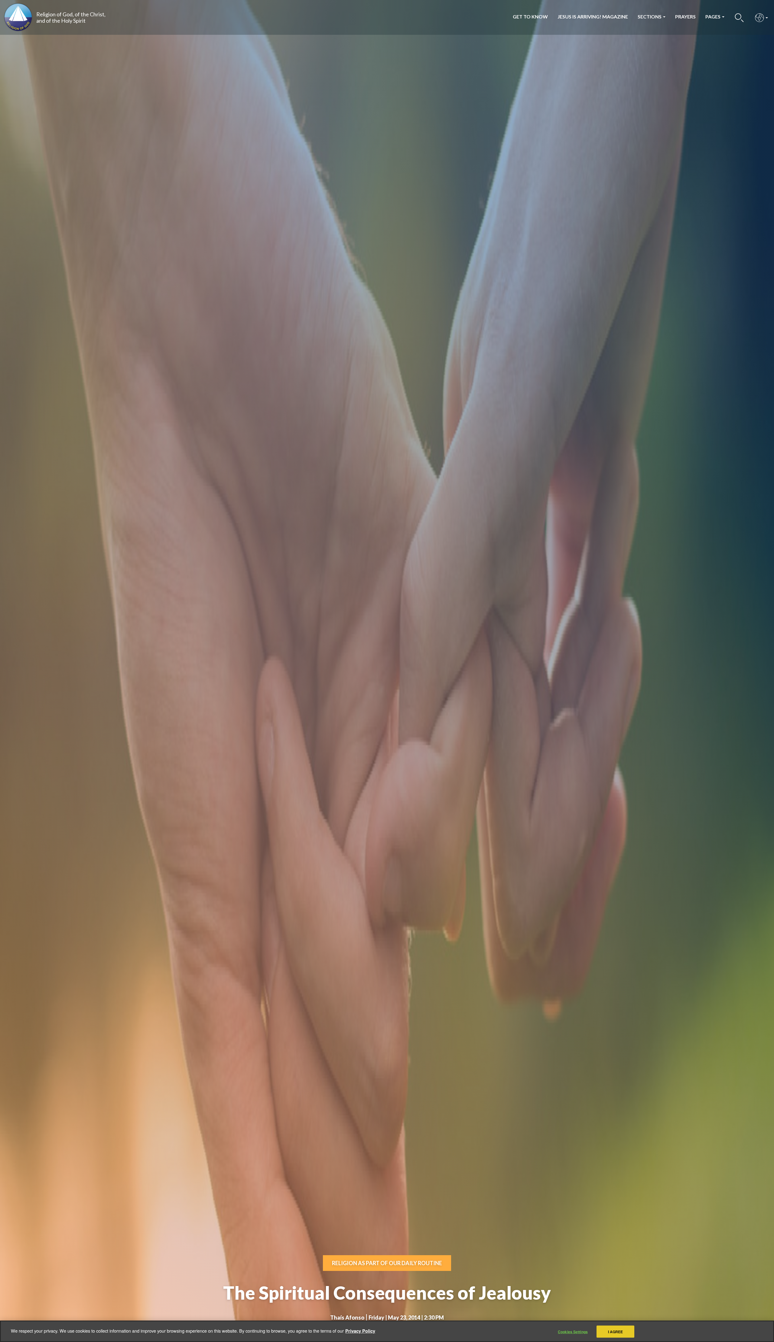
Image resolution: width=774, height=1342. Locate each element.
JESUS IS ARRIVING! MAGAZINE (593, 16)
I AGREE (615, 1331)
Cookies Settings (573, 1331)
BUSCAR (739, 17)
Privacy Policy (360, 1330)
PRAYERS (685, 16)
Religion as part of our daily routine (387, 1263)
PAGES (713, 16)
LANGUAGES (759, 17)
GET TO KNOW (530, 16)
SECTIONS (650, 16)
